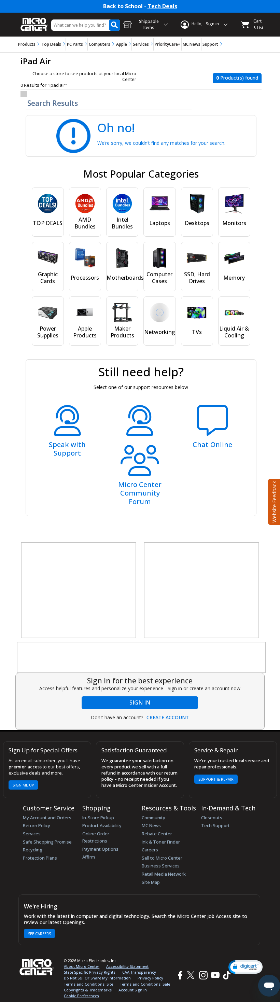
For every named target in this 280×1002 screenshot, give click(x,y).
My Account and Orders (47, 818)
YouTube (215, 975)
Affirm (88, 857)
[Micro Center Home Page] (34, 21)
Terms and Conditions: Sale (145, 984)
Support (210, 44)
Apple (121, 44)
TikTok (225, 975)
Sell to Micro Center (162, 858)
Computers (99, 44)
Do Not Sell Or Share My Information (97, 977)
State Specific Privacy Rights (89, 972)
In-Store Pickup (98, 818)
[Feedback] (273, 501)
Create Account (167, 717)
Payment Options (100, 849)
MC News (191, 44)
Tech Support (215, 825)
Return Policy (36, 825)
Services (141, 44)
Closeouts (211, 818)
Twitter (191, 975)
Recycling (32, 850)
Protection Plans (40, 858)
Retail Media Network (164, 874)
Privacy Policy (150, 977)
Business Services (161, 866)
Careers (150, 850)
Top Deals (51, 44)
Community (153, 818)
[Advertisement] (79, 590)
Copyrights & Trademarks (88, 989)
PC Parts (75, 44)
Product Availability (102, 825)
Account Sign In (132, 989)
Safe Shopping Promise (47, 842)
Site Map (151, 882)
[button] (245, 967)
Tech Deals (162, 6)
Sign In (139, 702)
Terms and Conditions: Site (88, 984)
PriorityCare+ (168, 44)
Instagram (203, 975)
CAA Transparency (139, 972)
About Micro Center (81, 966)
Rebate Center (157, 834)
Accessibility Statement (127, 966)
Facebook (179, 975)
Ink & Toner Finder (161, 842)
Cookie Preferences (81, 995)
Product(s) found (237, 77)
